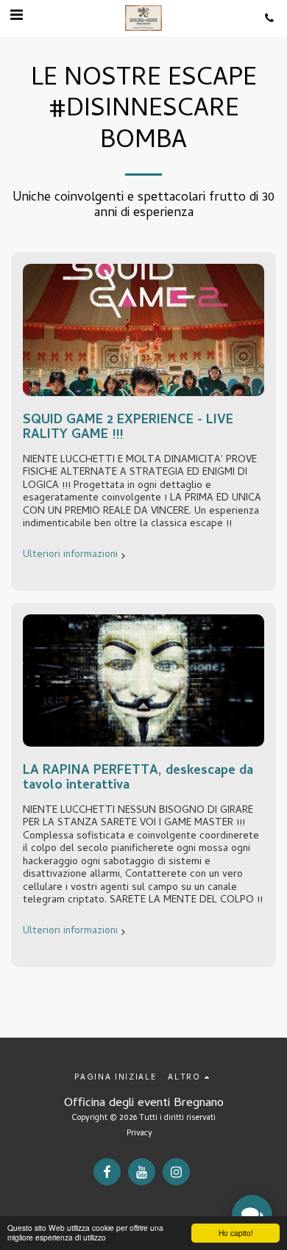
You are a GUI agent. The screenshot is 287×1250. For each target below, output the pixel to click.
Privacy (139, 1134)
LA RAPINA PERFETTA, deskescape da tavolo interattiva (138, 778)
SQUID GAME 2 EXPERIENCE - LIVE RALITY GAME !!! (128, 427)
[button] (16, 17)
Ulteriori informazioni (70, 555)
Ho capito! (236, 1232)
